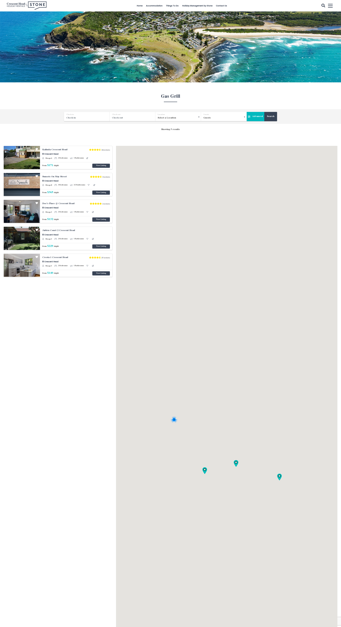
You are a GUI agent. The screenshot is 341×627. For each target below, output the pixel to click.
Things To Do (172, 5)
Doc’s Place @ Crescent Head (58, 204)
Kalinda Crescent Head (55, 150)
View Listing (101, 166)
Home (140, 5)
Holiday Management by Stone (197, 5)
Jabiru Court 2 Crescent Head (58, 230)
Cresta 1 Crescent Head (55, 257)
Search (270, 116)
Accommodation (154, 5)
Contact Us (221, 5)
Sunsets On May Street (54, 177)
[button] (236, 463)
